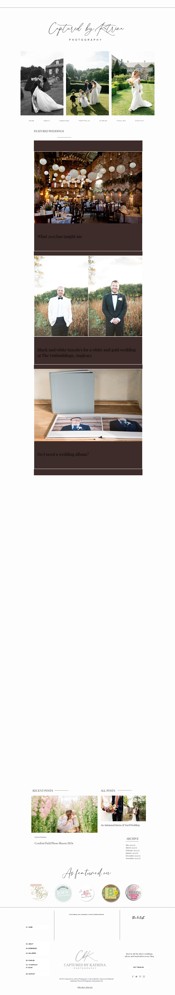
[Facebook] (132, 976)
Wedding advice (84, 146)
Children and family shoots (108, 146)
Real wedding (67, 146)
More (126, 146)
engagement (51, 146)
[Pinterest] (140, 976)
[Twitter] (136, 976)
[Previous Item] (105, 808)
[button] (139, 146)
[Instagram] (143, 976)
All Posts (37, 146)
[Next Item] (93, 814)
